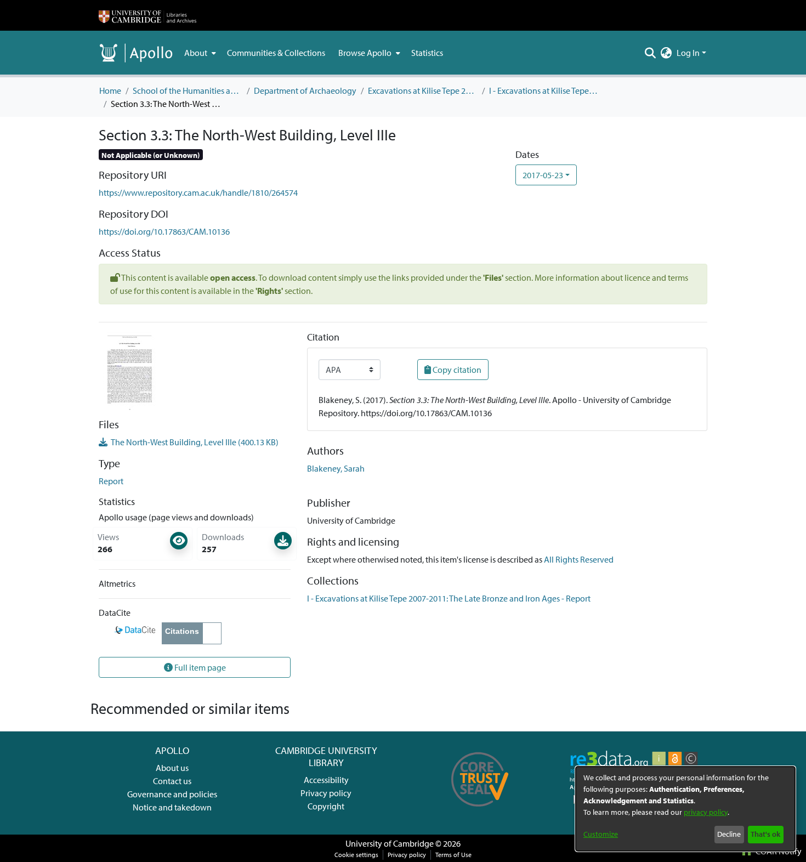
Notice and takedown (172, 807)
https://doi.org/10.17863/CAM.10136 (164, 231)
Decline (729, 834)
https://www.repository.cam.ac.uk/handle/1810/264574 (198, 192)
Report (111, 480)
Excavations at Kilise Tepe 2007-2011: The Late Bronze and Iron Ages (423, 90)
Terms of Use (453, 854)
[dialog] (685, 809)
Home (110, 90)
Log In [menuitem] (688, 52)
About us (172, 767)
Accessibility (326, 779)
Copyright (326, 806)
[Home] (147, 15)
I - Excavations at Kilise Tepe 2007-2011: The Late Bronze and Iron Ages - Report (544, 90)
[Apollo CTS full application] (480, 810)
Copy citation (456, 369)
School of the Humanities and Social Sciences (187, 90)
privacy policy (706, 812)
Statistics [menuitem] (427, 52)
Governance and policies (172, 794)
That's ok (765, 834)
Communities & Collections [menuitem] (276, 52)
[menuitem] (199, 53)
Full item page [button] (199, 667)
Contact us (172, 780)
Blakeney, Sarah (336, 468)
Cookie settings (356, 854)
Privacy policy (325, 792)
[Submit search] (650, 52)
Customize (600, 834)
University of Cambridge (389, 843)
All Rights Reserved (579, 559)
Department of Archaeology (305, 90)
